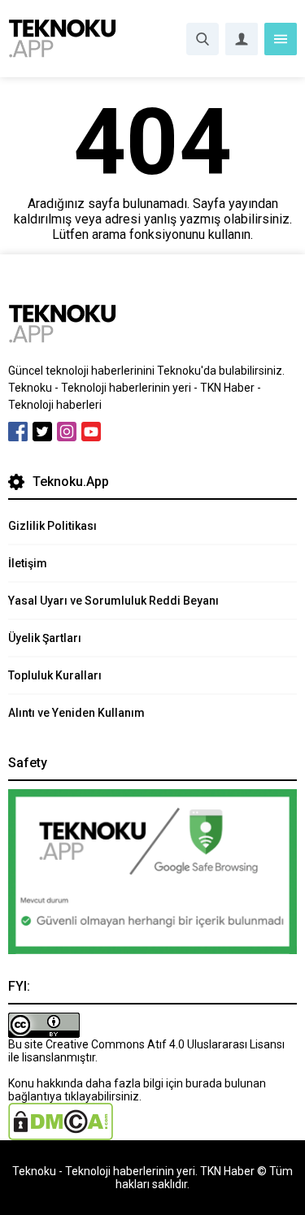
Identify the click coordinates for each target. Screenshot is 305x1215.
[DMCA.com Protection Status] (60, 1133)
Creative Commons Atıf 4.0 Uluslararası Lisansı (165, 1044)
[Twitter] (42, 431)
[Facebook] (18, 431)
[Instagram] (66, 431)
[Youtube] (91, 431)
